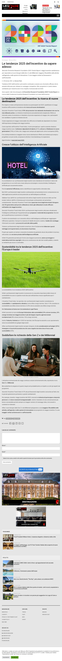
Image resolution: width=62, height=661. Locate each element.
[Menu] (58, 15)
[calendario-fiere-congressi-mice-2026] (31, 516)
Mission (44, 612)
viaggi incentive (16, 418)
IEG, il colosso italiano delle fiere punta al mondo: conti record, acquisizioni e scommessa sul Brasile (36, 588)
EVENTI (24, 619)
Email (3, 452)
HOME (3, 2)
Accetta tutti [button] (15, 657)
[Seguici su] (54, 2)
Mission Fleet (46, 614)
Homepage (5, 60)
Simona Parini (18, 81)
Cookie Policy (5, 619)
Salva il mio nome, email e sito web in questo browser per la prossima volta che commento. (27, 458)
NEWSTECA (10, 2)
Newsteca (5, 612)
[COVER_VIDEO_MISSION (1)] (31, 489)
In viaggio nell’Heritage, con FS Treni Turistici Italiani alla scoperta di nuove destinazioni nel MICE (36, 545)
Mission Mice (12, 60)
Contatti (4, 614)
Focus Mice (6, 532)
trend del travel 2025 (18, 140)
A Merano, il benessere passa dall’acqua (25, 571)
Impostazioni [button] (6, 657)
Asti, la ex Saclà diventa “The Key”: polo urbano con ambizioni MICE (33, 579)
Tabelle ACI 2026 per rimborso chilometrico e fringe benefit (47, 10)
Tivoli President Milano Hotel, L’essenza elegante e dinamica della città (35, 537)
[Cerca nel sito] (58, 2)
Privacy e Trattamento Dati (9, 617)
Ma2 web (4, 622)
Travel (24, 612)
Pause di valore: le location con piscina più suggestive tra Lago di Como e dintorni (35, 596)
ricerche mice (9, 418)
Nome (3, 445)
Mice (23, 617)
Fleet (23, 614)
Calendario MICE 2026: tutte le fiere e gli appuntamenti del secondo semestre (33, 563)
